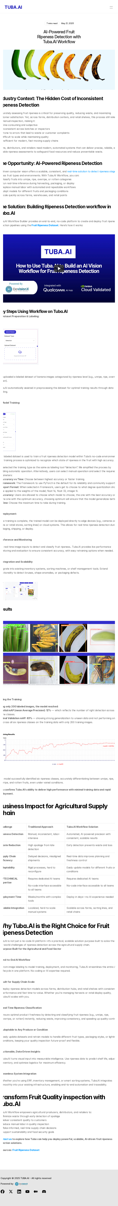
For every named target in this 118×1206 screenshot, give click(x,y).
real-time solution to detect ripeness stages (92, 171)
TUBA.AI (13, 7)
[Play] (59, 268)
